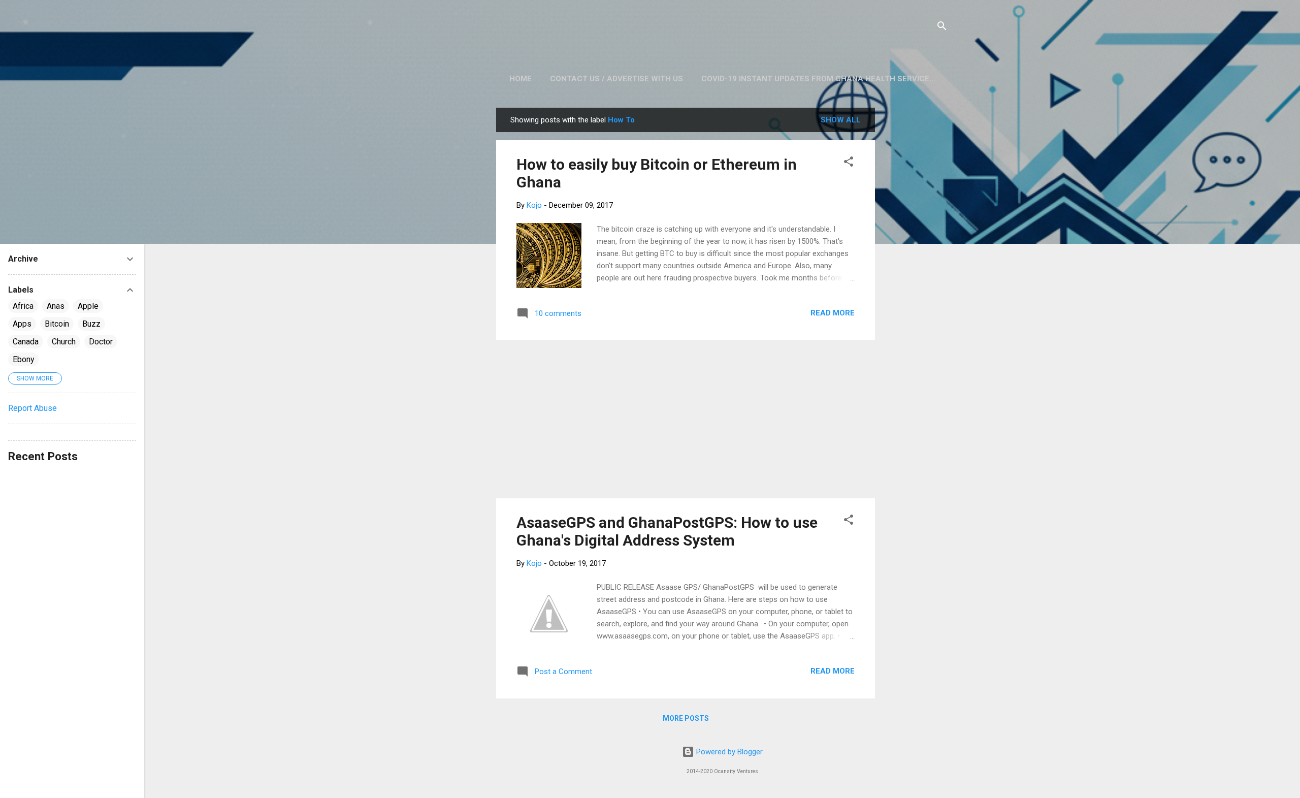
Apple (88, 306)
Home (520, 78)
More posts (686, 718)
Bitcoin (57, 324)
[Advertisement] (915, 260)
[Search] (942, 27)
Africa (23, 306)
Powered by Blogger (728, 751)
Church (64, 341)
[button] (848, 163)
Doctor (101, 341)
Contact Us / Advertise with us (616, 78)
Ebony (24, 359)
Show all (841, 119)
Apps (22, 324)
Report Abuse (32, 408)
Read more (832, 312)
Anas (55, 306)
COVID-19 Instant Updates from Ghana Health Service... (818, 78)
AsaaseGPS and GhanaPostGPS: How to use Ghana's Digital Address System (667, 531)
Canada (26, 341)
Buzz (91, 324)
